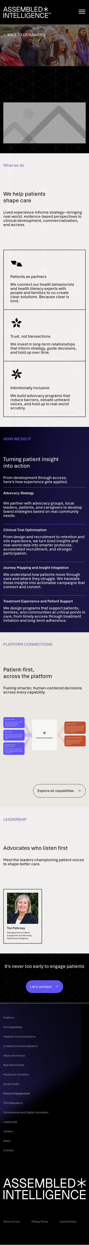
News (6, 1141)
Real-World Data (13, 1065)
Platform (8, 1017)
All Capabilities (12, 1027)
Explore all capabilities (55, 790)
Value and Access (14, 1055)
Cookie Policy (68, 1221)
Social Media (11, 1084)
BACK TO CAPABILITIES (26, 34)
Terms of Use (11, 1221)
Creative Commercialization (20, 1046)
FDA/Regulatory (13, 1103)
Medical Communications (19, 1036)
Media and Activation (16, 1074)
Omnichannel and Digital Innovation (25, 1112)
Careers (8, 1131)
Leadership (10, 1122)
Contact (8, 1150)
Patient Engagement (16, 1093)
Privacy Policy (39, 1221)
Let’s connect (41, 986)
